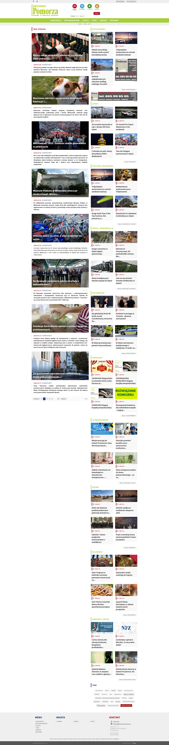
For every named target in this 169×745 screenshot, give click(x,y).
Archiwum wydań (71, 20)
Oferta (85, 20)
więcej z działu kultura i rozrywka (127, 224)
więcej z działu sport (130, 161)
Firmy (77, 16)
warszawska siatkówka (113, 705)
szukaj (97, 13)
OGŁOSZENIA (89, 9)
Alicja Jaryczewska (99, 690)
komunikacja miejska (128, 690)
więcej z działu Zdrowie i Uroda (127, 679)
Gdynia (85, 24)
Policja (131, 698)
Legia (111, 694)
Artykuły (73, 16)
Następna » (63, 398)
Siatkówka (105, 701)
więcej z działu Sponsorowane (128, 483)
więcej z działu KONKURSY (129, 415)
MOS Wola (124, 698)
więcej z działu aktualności (129, 89)
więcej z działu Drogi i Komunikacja (126, 288)
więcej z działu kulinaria (129, 615)
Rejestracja (132, 1)
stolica (118, 701)
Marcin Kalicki (128, 694)
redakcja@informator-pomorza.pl (121, 724)
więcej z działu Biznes (130, 547)
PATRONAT (114, 20)
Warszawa (101, 705)
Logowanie (121, 1)
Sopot (89, 24)
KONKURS (97, 694)
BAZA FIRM (97, 9)
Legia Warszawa (118, 694)
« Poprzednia (36, 398)
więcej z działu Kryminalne (129, 353)
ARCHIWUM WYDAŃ (74, 10)
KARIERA (103, 20)
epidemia (107, 690)
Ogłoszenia (81, 16)
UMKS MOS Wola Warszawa (128, 701)
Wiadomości (56, 20)
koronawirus (104, 694)
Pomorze (97, 701)
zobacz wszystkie (126, 705)
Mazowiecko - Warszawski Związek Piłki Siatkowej (107, 698)
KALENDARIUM (82, 9)
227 (58, 398)
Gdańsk (80, 24)
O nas (94, 20)
